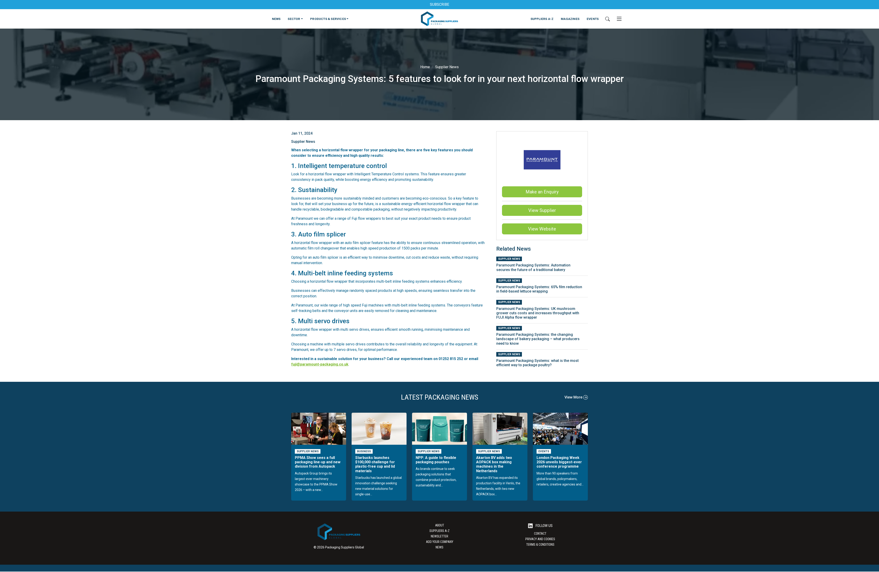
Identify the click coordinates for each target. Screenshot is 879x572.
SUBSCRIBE (439, 4)
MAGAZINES (570, 19)
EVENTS (593, 19)
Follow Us (543, 525)
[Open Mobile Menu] (619, 19)
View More (573, 397)
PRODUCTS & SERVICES (328, 19)
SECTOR (294, 19)
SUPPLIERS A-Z (542, 19)
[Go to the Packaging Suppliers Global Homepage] (439, 19)
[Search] (607, 18)
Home (425, 67)
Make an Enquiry (542, 192)
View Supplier (542, 210)
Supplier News (447, 67)
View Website (542, 229)
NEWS (276, 19)
